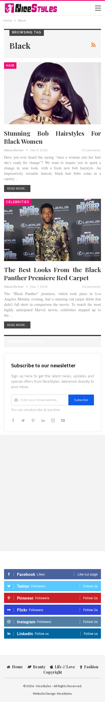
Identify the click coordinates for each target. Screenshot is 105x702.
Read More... (17, 188)
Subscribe (81, 399)
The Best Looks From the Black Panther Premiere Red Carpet (52, 273)
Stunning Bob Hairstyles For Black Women (52, 137)
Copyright (52, 672)
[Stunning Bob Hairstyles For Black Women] (52, 93)
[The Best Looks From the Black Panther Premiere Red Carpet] (52, 230)
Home (17, 666)
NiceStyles (64, 693)
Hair (10, 65)
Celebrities (17, 202)
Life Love (65, 666)
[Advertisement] (52, 492)
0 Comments (91, 150)
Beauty (39, 666)
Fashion (91, 666)
